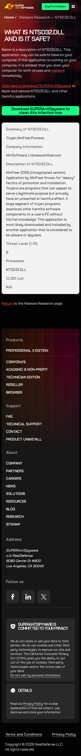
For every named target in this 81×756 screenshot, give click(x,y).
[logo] (19, 6)
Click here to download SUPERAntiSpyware (36, 86)
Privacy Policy (33, 704)
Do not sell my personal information (35, 675)
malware (58, 70)
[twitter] (43, 596)
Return (7, 303)
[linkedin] (28, 596)
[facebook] (12, 596)
